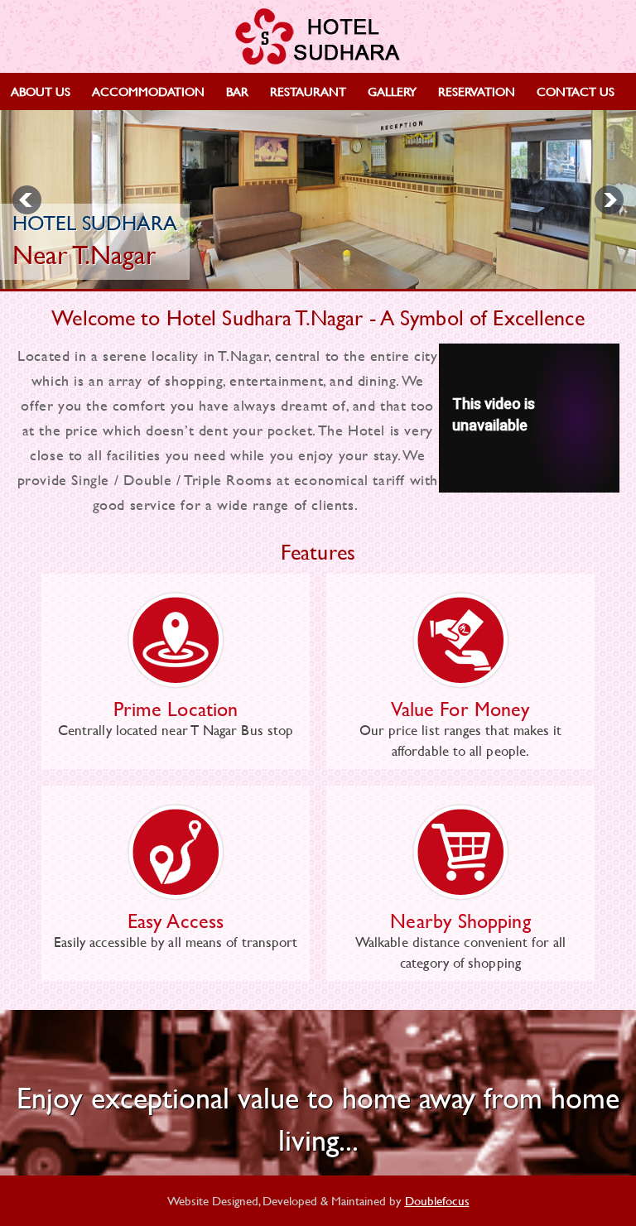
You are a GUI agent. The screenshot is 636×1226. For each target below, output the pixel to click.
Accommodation (148, 91)
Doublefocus (437, 1200)
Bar (237, 91)
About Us (40, 91)
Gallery (392, 91)
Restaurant (308, 91)
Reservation (476, 91)
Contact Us (575, 91)
